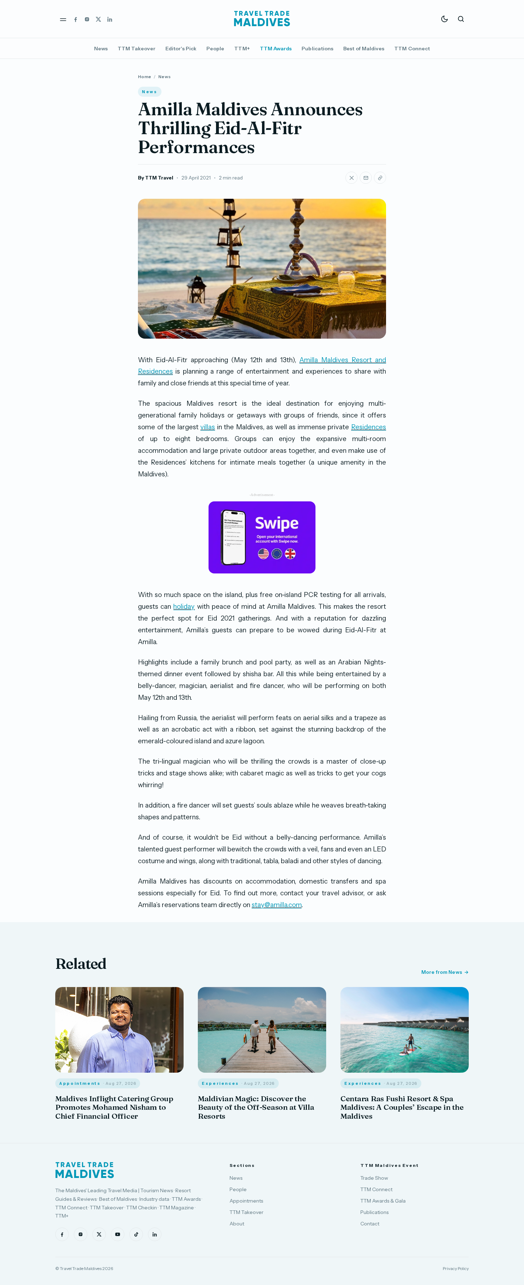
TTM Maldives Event (389, 1165)
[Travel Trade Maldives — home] (262, 19)
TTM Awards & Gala (383, 1201)
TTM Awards (276, 48)
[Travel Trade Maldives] (84, 1170)
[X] (98, 19)
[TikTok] (136, 1234)
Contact (369, 1223)
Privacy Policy (456, 1268)
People (215, 48)
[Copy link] (380, 178)
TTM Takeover (136, 48)
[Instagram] (87, 19)
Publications (317, 48)
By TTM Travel (155, 178)
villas (207, 427)
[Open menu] (63, 19)
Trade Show (374, 1178)
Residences (368, 427)
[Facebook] (75, 19)
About (237, 1223)
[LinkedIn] (110, 19)
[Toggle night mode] (444, 19)
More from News (441, 972)
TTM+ (242, 48)
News (101, 48)
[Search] (461, 19)
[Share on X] (351, 178)
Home (144, 76)
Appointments (246, 1201)
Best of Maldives (363, 48)
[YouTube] (117, 1234)
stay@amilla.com (277, 905)
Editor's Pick (180, 48)
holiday (184, 606)
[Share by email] (366, 178)
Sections (242, 1165)
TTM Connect (412, 48)
